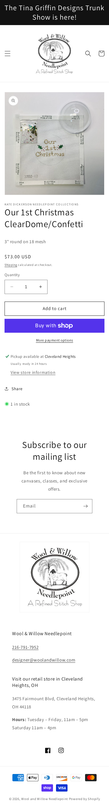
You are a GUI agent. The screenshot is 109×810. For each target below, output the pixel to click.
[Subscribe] (85, 506)
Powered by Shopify (84, 799)
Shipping (11, 265)
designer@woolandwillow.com (43, 660)
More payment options (54, 340)
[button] (7, 53)
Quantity (12, 274)
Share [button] (17, 388)
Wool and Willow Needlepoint (44, 799)
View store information (33, 372)
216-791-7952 (25, 647)
